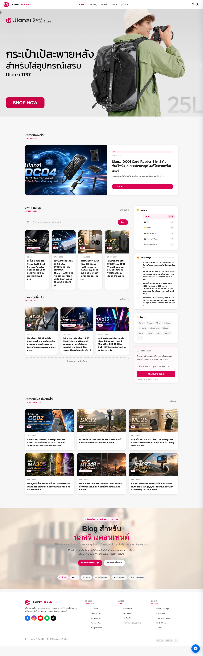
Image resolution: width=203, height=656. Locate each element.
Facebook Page (162, 608)
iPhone (165, 328)
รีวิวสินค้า (94, 608)
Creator (167, 333)
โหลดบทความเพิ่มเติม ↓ (77, 361)
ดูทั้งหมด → (124, 210)
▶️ (40, 618)
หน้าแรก (82, 4)
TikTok (149, 333)
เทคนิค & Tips (96, 613)
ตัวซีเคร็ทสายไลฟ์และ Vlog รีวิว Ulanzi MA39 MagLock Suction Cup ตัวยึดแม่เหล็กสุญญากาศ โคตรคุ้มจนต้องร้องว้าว (159, 302)
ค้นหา (123, 222)
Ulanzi (141, 323)
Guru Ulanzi (96, 618)
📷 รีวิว (158, 222)
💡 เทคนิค (158, 227)
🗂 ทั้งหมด (63, 577)
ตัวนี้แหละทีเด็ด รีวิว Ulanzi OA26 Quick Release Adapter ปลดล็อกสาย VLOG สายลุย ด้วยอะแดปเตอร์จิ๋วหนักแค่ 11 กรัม (159, 276)
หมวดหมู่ (93, 4)
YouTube (167, 323)
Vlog (158, 323)
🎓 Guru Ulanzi (158, 233)
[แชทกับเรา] (195, 648)
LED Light (142, 328)
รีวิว (140, 338)
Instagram (160, 613)
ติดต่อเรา (127, 613)
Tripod (149, 323)
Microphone (154, 328)
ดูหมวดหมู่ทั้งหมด (114, 562)
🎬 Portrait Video (158, 239)
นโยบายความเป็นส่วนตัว (132, 623)
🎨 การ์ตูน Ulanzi (158, 244)
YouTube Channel (164, 618)
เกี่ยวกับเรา (127, 608)
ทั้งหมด (158, 216)
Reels (158, 333)
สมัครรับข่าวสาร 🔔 (156, 373)
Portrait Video (96, 623)
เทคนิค (114, 4)
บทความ (104, 4)
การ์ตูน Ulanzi (96, 627)
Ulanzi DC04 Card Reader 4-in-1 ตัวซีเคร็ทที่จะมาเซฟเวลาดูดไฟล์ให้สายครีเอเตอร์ (159, 265)
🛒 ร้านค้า (125, 4)
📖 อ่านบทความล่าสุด (90, 562)
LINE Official (161, 623)
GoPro (141, 333)
